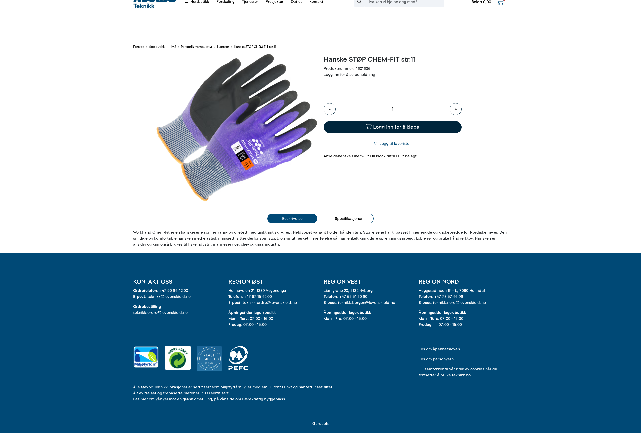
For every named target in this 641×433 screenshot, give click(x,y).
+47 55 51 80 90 (353, 296)
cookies (477, 369)
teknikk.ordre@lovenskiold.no (160, 312)
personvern (443, 359)
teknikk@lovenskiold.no (169, 296)
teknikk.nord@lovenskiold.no (459, 302)
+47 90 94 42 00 (173, 290)
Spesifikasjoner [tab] (349, 218)
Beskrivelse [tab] (292, 218)
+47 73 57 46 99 (448, 296)
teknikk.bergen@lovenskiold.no (366, 302)
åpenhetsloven (446, 349)
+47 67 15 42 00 (258, 296)
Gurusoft (320, 423)
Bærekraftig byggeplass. (264, 399)
